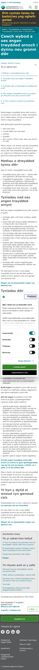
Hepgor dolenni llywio (10, 63)
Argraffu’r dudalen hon (11, 610)
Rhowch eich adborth (10, 607)
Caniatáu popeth (19, 367)
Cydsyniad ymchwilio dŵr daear (16, 554)
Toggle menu (36, 7)
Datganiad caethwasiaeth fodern (7, 657)
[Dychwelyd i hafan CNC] (11, 7)
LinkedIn (13, 632)
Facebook (3, 632)
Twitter (8, 632)
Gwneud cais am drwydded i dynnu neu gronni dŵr (17, 570)
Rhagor (5, 558)
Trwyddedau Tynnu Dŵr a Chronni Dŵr (18, 31)
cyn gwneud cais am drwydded (14, 505)
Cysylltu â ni (19, 619)
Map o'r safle (25, 644)
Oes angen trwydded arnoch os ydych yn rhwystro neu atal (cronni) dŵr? (18, 94)
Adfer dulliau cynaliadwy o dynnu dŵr (18, 575)
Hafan (4, 29)
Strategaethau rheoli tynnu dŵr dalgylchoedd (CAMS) (16, 589)
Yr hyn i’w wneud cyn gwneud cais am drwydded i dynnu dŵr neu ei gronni (18, 543)
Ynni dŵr (6, 584)
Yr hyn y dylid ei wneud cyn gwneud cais (17, 102)
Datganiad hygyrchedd (6, 641)
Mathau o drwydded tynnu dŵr (15, 73)
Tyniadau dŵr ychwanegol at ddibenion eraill (19, 87)
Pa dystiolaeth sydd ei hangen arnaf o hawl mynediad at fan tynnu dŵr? (18, 549)
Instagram (18, 632)
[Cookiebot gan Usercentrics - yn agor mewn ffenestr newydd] (31, 297)
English (35, 2)
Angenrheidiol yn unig (19, 372)
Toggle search (30, 7)
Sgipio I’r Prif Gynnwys (11, 2)
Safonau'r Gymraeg (28, 640)
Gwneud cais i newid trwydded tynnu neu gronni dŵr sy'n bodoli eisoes (18, 579)
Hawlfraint (5, 648)
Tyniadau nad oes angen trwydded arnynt (17, 79)
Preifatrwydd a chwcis (26, 649)
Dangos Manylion (24, 361)
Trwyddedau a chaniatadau (20, 29)
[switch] (32, 339)
